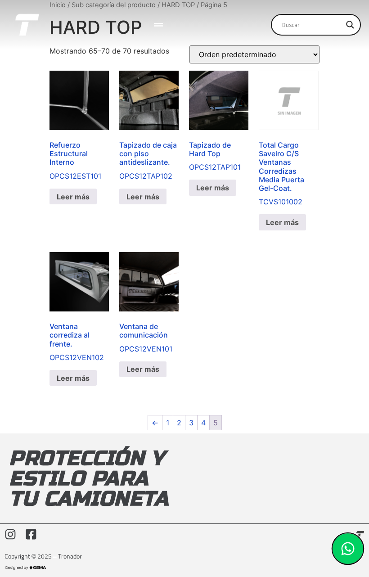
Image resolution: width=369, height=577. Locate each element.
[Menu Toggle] (158, 24)
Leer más (73, 196)
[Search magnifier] (350, 24)
